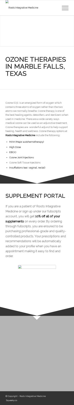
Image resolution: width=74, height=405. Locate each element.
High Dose (15, 147)
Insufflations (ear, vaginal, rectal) (27, 167)
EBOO (12, 152)
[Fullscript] (37, 284)
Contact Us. (42, 361)
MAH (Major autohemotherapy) (26, 141)
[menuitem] (63, 7)
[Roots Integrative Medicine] (31, 7)
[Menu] (63, 7)
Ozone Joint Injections (21, 157)
